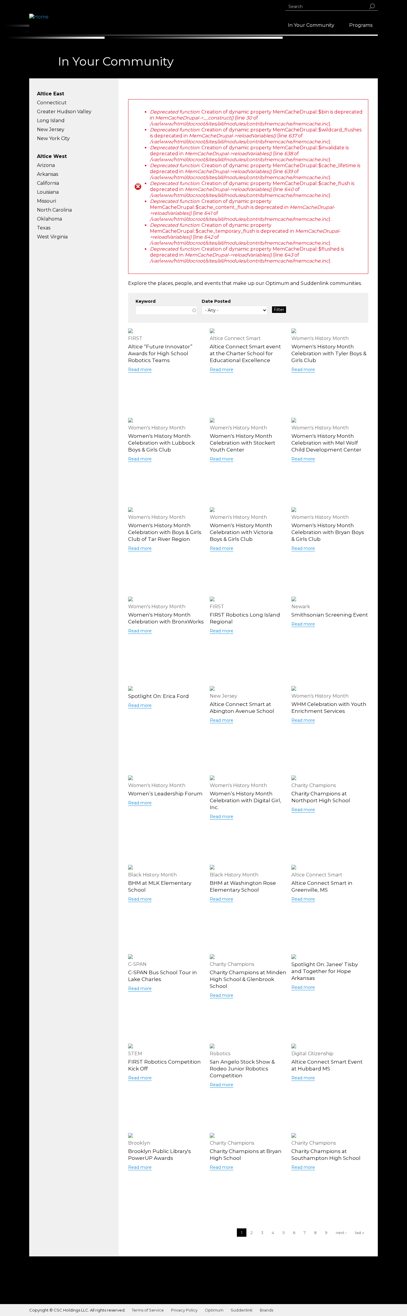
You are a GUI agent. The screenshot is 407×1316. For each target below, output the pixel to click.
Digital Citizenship (312, 1053)
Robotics (220, 1053)
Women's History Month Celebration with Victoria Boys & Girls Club (241, 532)
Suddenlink (242, 1310)
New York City (53, 138)
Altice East (50, 94)
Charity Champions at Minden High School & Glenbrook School (248, 979)
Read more (140, 369)
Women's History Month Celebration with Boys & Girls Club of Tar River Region (164, 532)
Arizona (46, 165)
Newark (300, 606)
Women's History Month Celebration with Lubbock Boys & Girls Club (161, 443)
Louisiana (48, 192)
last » (359, 1232)
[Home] (39, 16)
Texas (43, 228)
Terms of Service (148, 1310)
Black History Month (152, 875)
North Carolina (54, 210)
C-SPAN (137, 964)
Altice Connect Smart (235, 338)
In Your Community (311, 25)
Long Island (51, 120)
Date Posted (216, 301)
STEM (135, 1053)
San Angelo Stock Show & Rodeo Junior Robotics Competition (242, 1068)
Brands (266, 1310)
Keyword (146, 301)
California (48, 183)
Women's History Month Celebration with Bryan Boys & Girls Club (327, 532)
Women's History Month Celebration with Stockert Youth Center (242, 443)
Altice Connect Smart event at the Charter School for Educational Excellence (245, 353)
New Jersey (50, 129)
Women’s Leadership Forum (165, 794)
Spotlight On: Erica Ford (158, 696)
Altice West (52, 156)
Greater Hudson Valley (64, 111)
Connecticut (52, 102)
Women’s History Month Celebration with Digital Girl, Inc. (245, 800)
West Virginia (52, 237)
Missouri (46, 201)
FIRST (135, 338)
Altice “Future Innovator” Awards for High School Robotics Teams (160, 353)
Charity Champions (313, 785)
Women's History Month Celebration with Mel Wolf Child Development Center (326, 443)
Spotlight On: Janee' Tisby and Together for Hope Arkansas (324, 971)
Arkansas (47, 174)
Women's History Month (320, 338)
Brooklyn (139, 1143)
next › (341, 1232)
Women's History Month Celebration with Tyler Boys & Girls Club (328, 353)
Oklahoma (49, 219)
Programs (360, 25)
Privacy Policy (184, 1310)
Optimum (214, 1310)
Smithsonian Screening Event (329, 615)
